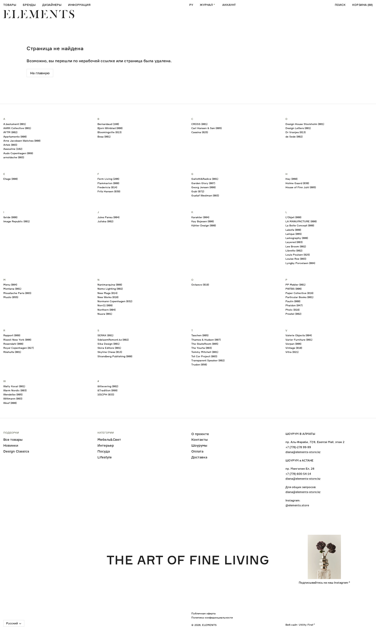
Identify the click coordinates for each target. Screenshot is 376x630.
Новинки (10, 445)
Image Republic (16, 221)
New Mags (107, 293)
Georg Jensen (203, 187)
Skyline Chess (109, 351)
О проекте (200, 434)
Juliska (105, 221)
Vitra (291, 351)
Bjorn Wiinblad (110, 128)
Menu (10, 284)
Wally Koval (14, 386)
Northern (106, 309)
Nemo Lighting (110, 288)
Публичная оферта (203, 613)
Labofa (293, 229)
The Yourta (201, 347)
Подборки (11, 433)
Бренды (29, 5)
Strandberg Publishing (114, 356)
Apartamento (15, 136)
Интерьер (105, 445)
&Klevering (107, 386)
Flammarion (108, 183)
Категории (105, 433)
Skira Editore (109, 347)
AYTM (10, 132)
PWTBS (293, 288)
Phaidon (294, 305)
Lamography (296, 237)
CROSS (199, 123)
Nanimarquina (109, 284)
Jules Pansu (108, 217)
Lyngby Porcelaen (300, 263)
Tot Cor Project (204, 356)
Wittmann (12, 398)
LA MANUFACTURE (301, 221)
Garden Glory (203, 183)
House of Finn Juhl (300, 187)
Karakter (200, 217)
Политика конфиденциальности (212, 617)
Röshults (12, 351)
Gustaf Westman (205, 195)
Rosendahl (13, 343)
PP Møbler (295, 284)
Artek (10, 144)
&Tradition (107, 390)
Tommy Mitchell (204, 351)
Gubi (197, 191)
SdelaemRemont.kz (113, 339)
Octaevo (200, 284)
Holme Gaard (297, 183)
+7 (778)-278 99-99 (298, 447)
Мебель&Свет (109, 439)
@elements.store (297, 505)
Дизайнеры (51, 5)
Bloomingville (109, 132)
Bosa (103, 136)
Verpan (293, 343)
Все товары (13, 439)
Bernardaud (108, 123)
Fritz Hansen (108, 191)
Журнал (206, 5)
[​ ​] (38, 14)
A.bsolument (14, 123)
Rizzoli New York (17, 339)
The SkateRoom (204, 343)
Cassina (199, 132)
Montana (12, 288)
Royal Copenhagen (18, 347)
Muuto (10, 297)
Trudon (199, 364)
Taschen (199, 335)
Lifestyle (104, 457)
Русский (12, 623)
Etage (10, 178)
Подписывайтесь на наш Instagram (323, 582)
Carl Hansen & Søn (206, 128)
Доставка (199, 457)
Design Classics (16, 451)
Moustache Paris (17, 293)
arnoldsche (13, 157)
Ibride (10, 217)
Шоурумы (199, 445)
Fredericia (107, 187)
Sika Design (108, 343)
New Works (107, 297)
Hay (291, 178)
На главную (40, 73)
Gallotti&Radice (204, 178)
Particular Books (299, 297)
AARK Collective (17, 128)
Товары (9, 5)
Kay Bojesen (202, 221)
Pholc (292, 309)
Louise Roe (295, 258)
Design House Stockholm (304, 123)
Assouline (12, 148)
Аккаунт (229, 5)
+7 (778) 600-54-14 (298, 474)
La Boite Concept (299, 225)
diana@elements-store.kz (302, 452)
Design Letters (298, 128)
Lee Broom (295, 246)
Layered (294, 242)
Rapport (11, 335)
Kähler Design (203, 225)
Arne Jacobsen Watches (21, 140)
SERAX (105, 335)
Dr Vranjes (295, 132)
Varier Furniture (298, 339)
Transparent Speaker (208, 360)
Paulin (292, 301)
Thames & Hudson (206, 339)
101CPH (105, 394)
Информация (79, 5)
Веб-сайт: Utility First (299, 624)
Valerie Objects (298, 335)
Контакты (199, 439)
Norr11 (105, 305)
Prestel (293, 313)
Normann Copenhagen (114, 301)
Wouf (10, 402)
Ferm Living (108, 178)
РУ (191, 5)
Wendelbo (13, 394)
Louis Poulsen (297, 254)
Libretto (293, 250)
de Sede (294, 136)
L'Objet (293, 217)
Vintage (293, 347)
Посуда (103, 451)
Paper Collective (299, 293)
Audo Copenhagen (18, 153)
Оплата (197, 451)
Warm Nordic (15, 390)
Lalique (293, 233)
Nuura (104, 313)
